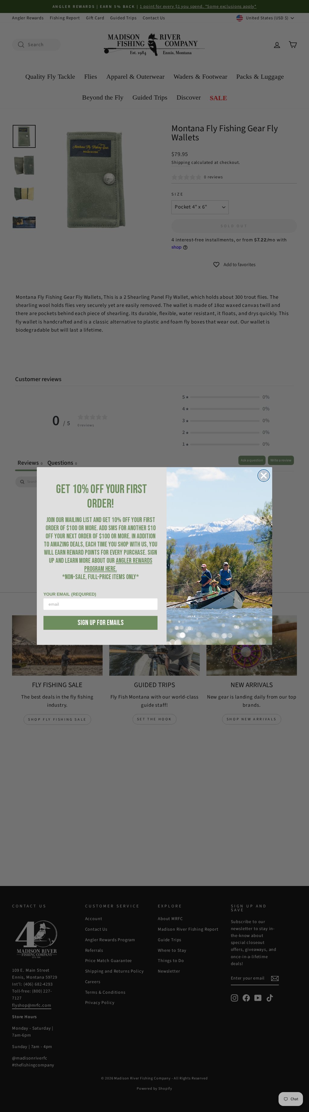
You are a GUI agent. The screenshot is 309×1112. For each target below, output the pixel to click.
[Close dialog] (264, 476)
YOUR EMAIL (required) (69, 594)
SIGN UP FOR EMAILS (101, 622)
